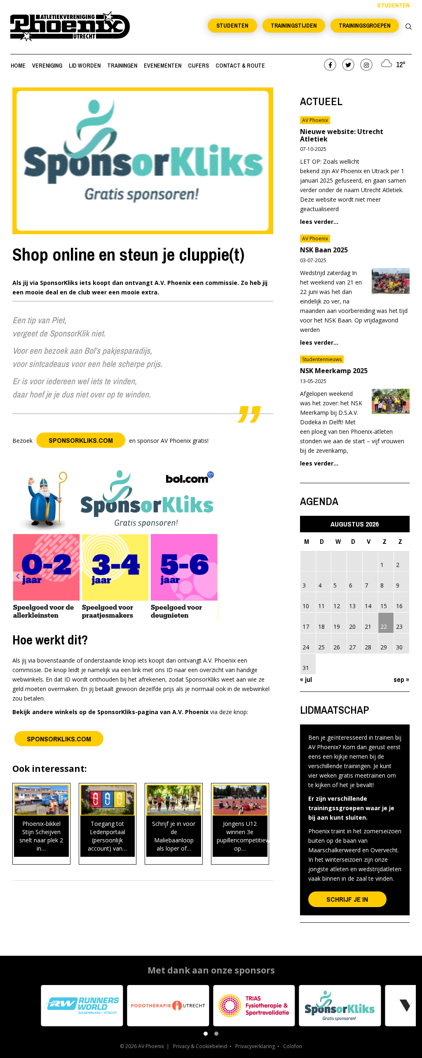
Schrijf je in (347, 899)
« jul (306, 679)
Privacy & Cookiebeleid (200, 1046)
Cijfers (198, 65)
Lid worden (85, 65)
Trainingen (122, 65)
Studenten (232, 25)
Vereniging (47, 65)
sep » (401, 679)
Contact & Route (240, 65)
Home (18, 65)
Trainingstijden (294, 25)
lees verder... (319, 222)
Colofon (292, 1046)
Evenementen (162, 65)
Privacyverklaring (255, 1046)
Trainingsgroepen (365, 25)
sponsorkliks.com (81, 440)
